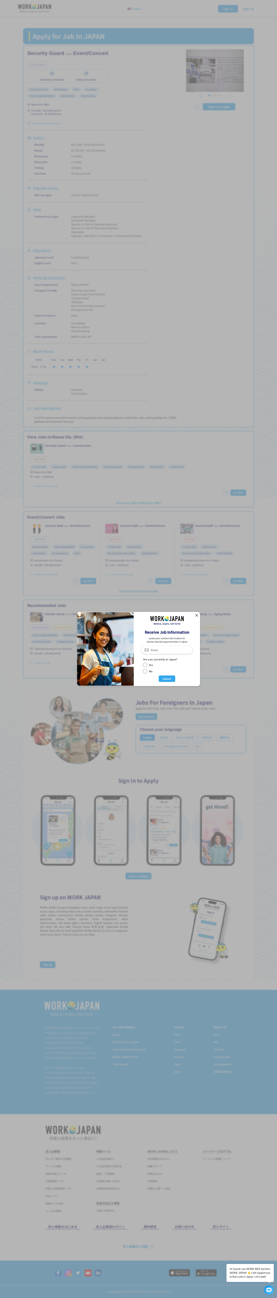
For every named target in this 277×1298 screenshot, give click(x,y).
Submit (167, 679)
